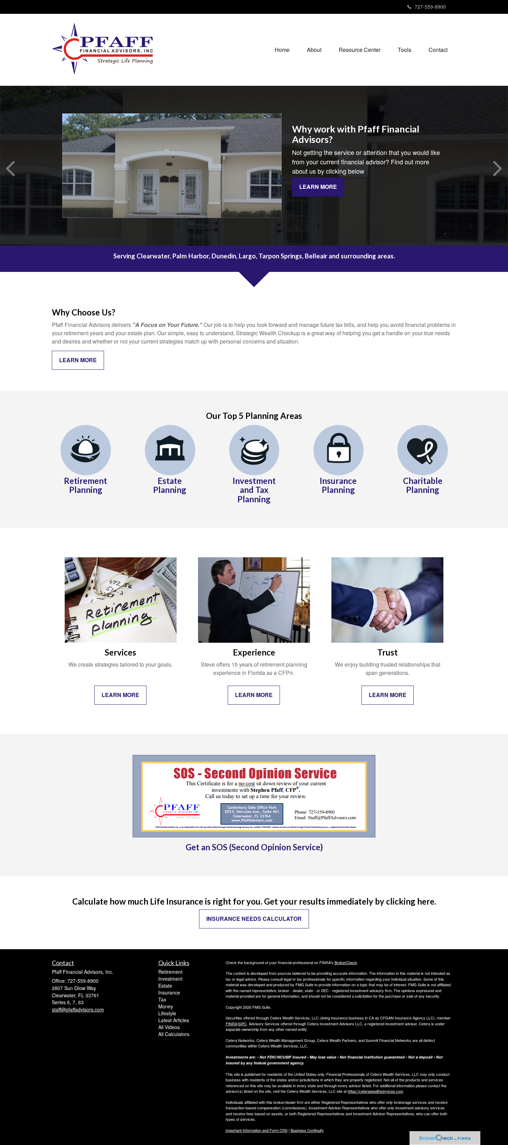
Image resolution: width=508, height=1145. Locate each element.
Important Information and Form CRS (257, 1130)
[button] (314, 49)
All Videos (169, 1027)
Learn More (318, 187)
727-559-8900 (430, 6)
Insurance (169, 992)
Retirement (170, 971)
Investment (170, 978)
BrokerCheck (346, 962)
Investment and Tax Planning (254, 490)
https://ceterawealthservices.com (375, 1091)
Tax (162, 999)
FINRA (231, 1023)
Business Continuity (307, 1130)
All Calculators (173, 1033)
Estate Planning (169, 485)
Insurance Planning (338, 485)
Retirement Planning (85, 485)
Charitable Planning (422, 485)
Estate (165, 985)
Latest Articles (173, 1020)
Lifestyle (167, 1013)
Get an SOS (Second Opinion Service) (254, 847)
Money (165, 1006)
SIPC (242, 1023)
